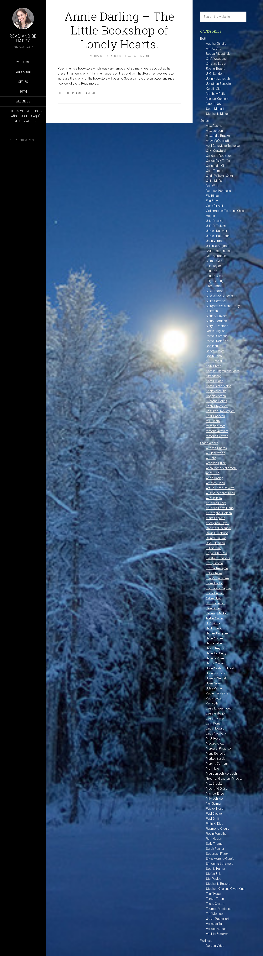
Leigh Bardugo (215, 281)
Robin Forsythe (216, 833)
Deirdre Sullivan (216, 538)
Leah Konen (214, 723)
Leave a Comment (137, 56)
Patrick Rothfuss (217, 341)
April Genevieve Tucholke (223, 146)
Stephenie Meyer (217, 114)
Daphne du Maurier (218, 528)
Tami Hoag (213, 894)
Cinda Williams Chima (220, 176)
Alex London (214, 130)
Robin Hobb (214, 356)
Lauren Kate (214, 271)
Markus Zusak (215, 758)
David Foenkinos (217, 533)
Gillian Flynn (213, 598)
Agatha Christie (216, 43)
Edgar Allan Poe (216, 553)
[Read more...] (90, 83)
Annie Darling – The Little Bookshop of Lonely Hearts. (119, 29)
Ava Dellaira (214, 498)
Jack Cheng (214, 628)
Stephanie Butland (218, 884)
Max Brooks (214, 783)
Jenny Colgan (215, 663)
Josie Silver (214, 683)
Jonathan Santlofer (219, 84)
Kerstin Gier (213, 89)
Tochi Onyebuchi (217, 406)
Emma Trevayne (217, 568)
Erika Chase (214, 573)
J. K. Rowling (214, 221)
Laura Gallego (215, 713)
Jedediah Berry (216, 653)
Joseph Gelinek (216, 678)
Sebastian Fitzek (217, 853)
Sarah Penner (215, 848)
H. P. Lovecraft (215, 603)
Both (203, 38)
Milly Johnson (215, 798)
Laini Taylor (213, 266)
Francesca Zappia (218, 588)
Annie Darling (85, 93)
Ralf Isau (212, 346)
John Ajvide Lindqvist (220, 668)
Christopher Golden (219, 513)
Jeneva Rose (215, 658)
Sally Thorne (214, 843)
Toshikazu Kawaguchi (220, 411)
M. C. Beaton (214, 291)
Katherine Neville (217, 693)
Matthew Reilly (215, 94)
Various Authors (216, 929)
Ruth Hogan (214, 838)
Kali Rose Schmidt (218, 251)
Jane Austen (214, 638)
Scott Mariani (215, 109)
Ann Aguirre (213, 48)
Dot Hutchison (215, 543)
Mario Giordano (216, 321)
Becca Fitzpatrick (218, 53)
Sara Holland (214, 381)
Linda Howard (215, 728)
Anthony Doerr (215, 483)
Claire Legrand (215, 518)
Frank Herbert (215, 593)
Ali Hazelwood (215, 453)
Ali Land (211, 458)
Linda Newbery (216, 733)
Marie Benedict (216, 753)
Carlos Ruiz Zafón (218, 161)
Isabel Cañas (215, 618)
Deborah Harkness (218, 191)
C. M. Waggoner (217, 58)
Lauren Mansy (215, 718)
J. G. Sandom (215, 73)
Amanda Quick (216, 463)
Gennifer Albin (215, 206)
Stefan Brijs (213, 873)
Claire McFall (214, 181)
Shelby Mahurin (216, 391)
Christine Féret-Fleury (220, 508)
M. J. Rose (213, 738)
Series (204, 120)
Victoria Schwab (217, 436)
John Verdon (214, 241)
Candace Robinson (219, 156)
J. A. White (213, 623)
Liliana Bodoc (215, 286)
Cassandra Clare (217, 166)
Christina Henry (216, 503)
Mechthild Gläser (217, 788)
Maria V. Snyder (216, 316)
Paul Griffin (213, 818)
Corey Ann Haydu (217, 523)
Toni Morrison (215, 914)
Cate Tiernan (214, 171)
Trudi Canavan (215, 416)
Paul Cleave (214, 813)
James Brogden (217, 633)
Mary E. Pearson (217, 326)
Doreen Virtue (215, 946)
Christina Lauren (216, 63)
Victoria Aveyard (217, 431)
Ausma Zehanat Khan (220, 493)
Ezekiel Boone (215, 68)
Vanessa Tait (214, 924)
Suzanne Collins (216, 401)
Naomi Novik (215, 104)
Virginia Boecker (217, 934)
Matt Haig (212, 768)
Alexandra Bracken (218, 136)
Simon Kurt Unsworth (220, 863)
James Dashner (216, 231)
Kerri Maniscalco (217, 256)
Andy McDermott (217, 141)
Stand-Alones (209, 443)
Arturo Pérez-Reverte (220, 488)
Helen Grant (214, 608)
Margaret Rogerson (219, 748)
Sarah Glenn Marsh (218, 386)
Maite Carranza (216, 301)
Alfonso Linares (216, 448)
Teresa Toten (215, 899)
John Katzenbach (218, 79)
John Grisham (215, 673)
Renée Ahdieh (215, 351)
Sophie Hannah (216, 868)
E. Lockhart (213, 548)
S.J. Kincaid (214, 361)
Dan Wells (212, 186)
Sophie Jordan (216, 396)
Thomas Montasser (219, 909)
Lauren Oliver (214, 276)
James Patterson (217, 236)
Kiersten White (215, 261)
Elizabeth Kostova (218, 558)
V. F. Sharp (213, 421)
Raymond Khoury (217, 828)
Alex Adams (214, 125)
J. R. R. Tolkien (216, 226)
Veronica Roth (215, 426)
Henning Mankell (217, 613)
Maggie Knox (215, 743)
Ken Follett (213, 703)
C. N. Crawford (216, 151)
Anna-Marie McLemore (221, 468)
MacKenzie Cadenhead (221, 296)
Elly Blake (212, 196)
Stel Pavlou (213, 879)
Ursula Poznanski (217, 919)
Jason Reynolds (217, 648)
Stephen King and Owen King (225, 889)
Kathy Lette (213, 698)
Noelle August (215, 331)
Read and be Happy (23, 39)
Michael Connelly (217, 99)
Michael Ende (215, 793)
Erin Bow (212, 201)
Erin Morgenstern (217, 578)
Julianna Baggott (217, 246)
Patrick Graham (216, 336)
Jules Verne (214, 688)
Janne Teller (214, 643)
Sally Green (213, 366)
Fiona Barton (214, 583)
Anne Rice (212, 473)
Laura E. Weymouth (219, 708)
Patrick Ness (214, 808)
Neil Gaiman (214, 803)
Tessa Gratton (215, 904)
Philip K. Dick (214, 823)
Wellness (206, 941)
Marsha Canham (217, 763)
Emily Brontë (214, 563)
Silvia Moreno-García (220, 858)
